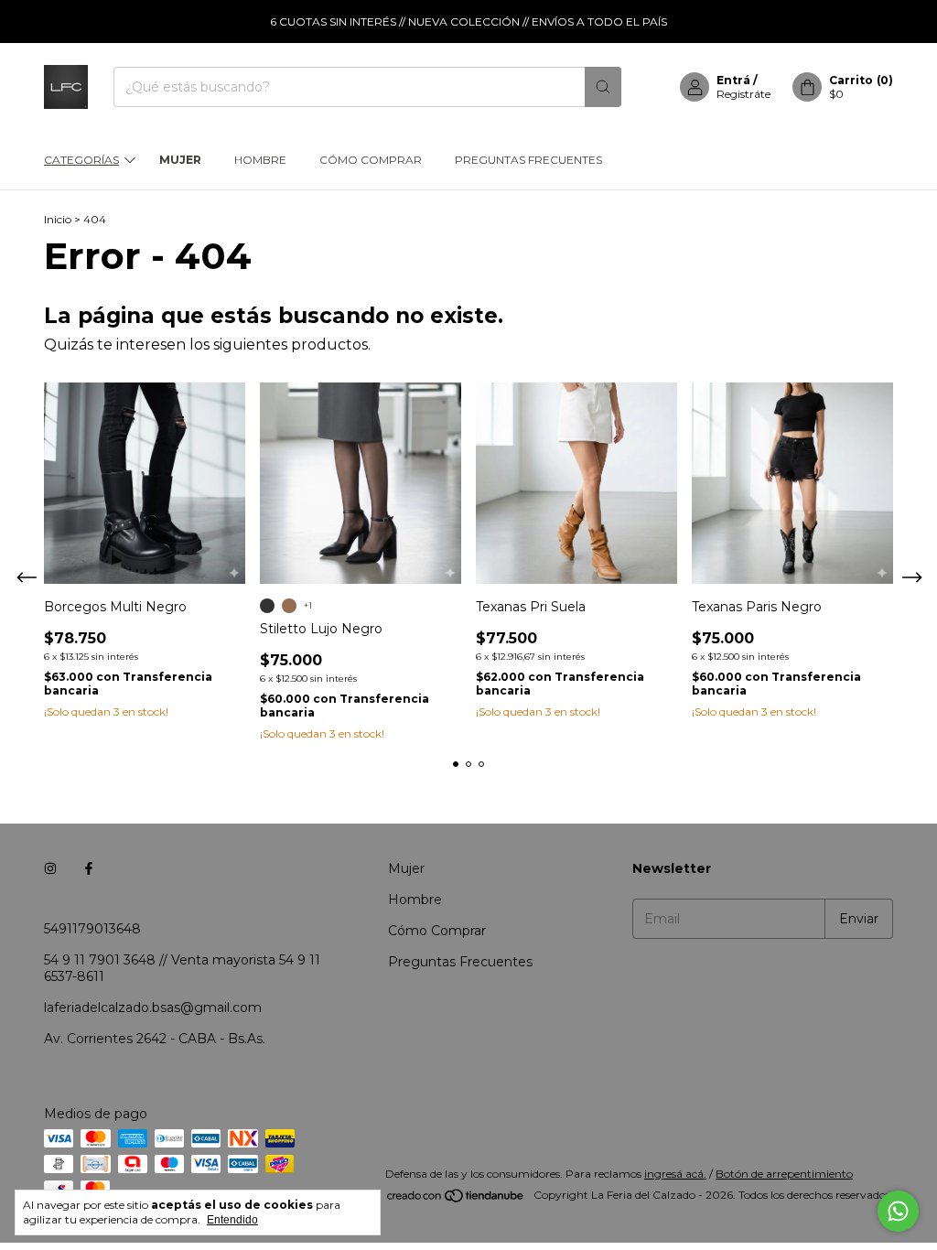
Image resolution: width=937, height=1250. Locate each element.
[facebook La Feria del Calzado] (88, 868)
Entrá (733, 80)
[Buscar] (603, 87)
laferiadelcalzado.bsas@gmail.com (153, 1007)
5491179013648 (92, 929)
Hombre (260, 160)
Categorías (81, 160)
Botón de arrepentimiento (784, 1173)
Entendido (232, 1219)
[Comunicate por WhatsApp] (898, 1211)
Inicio (57, 219)
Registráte (743, 94)
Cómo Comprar (370, 160)
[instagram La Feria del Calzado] (50, 868)
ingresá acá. (675, 1173)
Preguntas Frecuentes (528, 160)
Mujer (180, 160)
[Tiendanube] (456, 1199)
